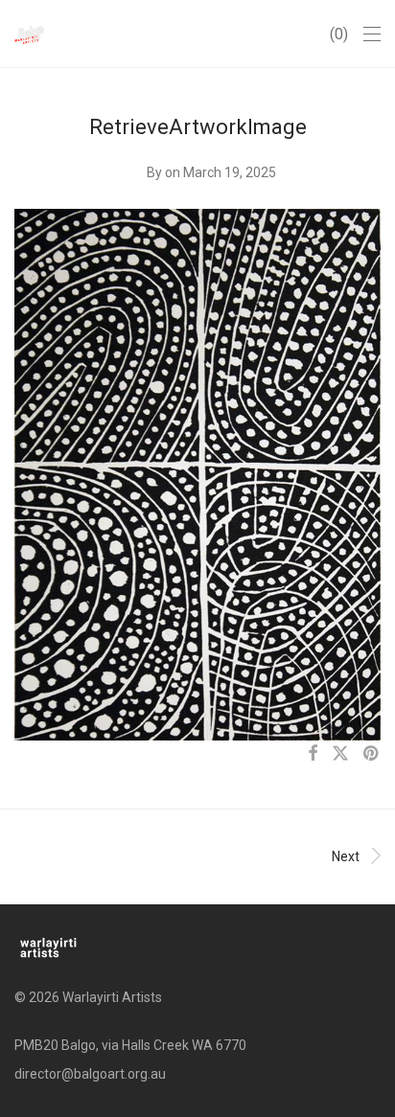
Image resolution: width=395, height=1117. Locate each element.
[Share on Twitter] (340, 754)
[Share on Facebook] (312, 754)
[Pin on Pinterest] (372, 754)
